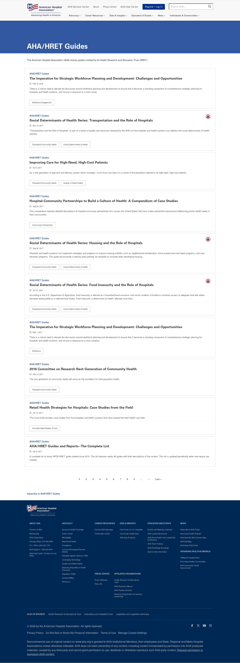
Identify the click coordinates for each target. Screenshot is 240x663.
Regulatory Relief (69, 574)
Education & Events (141, 15)
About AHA (34, 523)
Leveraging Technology (71, 559)
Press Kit (98, 584)
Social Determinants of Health (75, 144)
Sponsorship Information (157, 551)
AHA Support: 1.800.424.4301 (41, 549)
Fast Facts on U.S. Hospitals (131, 529)
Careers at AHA (35, 529)
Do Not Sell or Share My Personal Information (72, 633)
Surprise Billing (68, 578)
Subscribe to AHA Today (190, 529)
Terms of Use (108, 633)
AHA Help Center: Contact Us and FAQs (42, 554)
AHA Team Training (155, 543)
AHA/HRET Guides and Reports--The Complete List (69, 446)
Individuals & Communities (183, 15)
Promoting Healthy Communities (193, 561)
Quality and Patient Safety (72, 563)
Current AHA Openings (104, 529)
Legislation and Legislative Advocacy (132, 614)
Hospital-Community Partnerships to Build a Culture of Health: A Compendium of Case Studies (104, 201)
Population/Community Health (44, 144)
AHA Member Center (78, 6)
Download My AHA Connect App (193, 537)
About (96, 6)
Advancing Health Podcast (190, 533)
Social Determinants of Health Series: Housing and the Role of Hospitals (86, 243)
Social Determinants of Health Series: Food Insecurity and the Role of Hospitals (92, 285)
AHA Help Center (129, 6)
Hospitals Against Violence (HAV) (75, 555)
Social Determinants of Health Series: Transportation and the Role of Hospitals (91, 120)
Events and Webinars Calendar (160, 529)
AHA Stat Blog (185, 541)
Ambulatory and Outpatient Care (98, 614)
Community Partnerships (42, 225)
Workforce (36, 351)
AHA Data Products (127, 537)
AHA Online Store (36, 537)
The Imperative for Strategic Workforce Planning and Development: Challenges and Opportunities (106, 78)
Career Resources (94, 15)
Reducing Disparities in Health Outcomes (74, 568)
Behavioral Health (69, 541)
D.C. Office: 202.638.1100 (39, 545)
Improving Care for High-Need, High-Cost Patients (69, 162)
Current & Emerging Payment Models (73, 550)
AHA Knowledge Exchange (158, 548)
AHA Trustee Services (123, 590)
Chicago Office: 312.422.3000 (41, 541)
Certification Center (102, 533)
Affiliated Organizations (127, 573)
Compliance (66, 545)
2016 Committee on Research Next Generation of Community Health (83, 369)
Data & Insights (117, 15)
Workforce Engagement (41, 102)
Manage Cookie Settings (132, 633)
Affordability (66, 537)
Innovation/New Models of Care (44, 428)
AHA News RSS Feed (189, 545)
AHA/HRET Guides (39, 73)
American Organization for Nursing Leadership (128, 595)
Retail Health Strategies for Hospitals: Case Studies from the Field (81, 407)
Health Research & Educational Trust (126, 581)
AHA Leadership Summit (157, 533)
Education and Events (159, 523)
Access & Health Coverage (73, 529)
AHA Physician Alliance (123, 586)
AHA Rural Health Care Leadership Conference (161, 538)
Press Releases (101, 580)
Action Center (67, 533)
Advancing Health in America (195, 551)
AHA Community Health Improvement (189, 566)
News (160, 15)
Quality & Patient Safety (73, 183)
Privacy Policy (35, 633)
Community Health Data (129, 533)
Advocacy (74, 15)
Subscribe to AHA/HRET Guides (43, 493)
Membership (34, 533)
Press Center (110, 6)
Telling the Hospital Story (190, 557)
